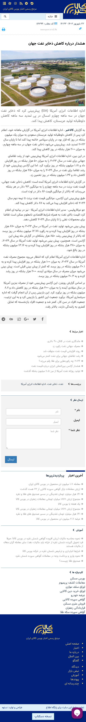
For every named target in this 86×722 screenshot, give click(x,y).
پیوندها (75, 679)
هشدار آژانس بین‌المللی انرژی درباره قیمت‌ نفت (55, 366)
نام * (77, 410)
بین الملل (73, 656)
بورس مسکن (77, 578)
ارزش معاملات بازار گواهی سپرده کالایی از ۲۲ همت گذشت (50, 489)
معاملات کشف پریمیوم (72, 583)
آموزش (79, 530)
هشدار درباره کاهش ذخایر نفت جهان (56, 44)
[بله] (32, 4)
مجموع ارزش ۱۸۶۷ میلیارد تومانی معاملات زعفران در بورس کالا (48, 499)
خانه (51, 16)
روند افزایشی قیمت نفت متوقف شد (61, 351)
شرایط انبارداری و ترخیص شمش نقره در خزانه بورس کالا (51, 551)
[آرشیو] (4, 4)
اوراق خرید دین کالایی (72, 591)
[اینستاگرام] (15, 4)
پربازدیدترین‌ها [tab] (55, 475)
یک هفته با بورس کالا (69, 504)
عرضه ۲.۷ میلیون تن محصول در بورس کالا (58, 519)
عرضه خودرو (78, 595)
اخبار (76, 648)
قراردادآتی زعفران (75, 608)
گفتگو (76, 660)
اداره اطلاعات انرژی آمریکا (33, 384)
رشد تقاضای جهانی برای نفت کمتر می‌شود (58, 356)
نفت (61, 384)
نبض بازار (73, 671)
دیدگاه (75, 667)
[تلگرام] (26, 4)
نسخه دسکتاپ (43, 716)
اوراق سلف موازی (75, 587)
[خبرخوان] (21, 4)
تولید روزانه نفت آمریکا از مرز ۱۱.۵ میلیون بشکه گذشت (52, 371)
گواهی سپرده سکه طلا (72, 612)
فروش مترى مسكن (74, 604)
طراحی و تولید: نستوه (12, 708)
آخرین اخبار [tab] (75, 475)
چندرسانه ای (72, 683)
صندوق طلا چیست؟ (69, 561)
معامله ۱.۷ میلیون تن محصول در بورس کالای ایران (54, 484)
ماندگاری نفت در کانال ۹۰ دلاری (63, 341)
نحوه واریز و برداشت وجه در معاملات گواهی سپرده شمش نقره (48, 556)
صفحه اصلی (72, 644)
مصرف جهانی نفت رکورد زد (66, 346)
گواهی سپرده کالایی (74, 599)
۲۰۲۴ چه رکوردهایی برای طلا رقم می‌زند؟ (59, 361)
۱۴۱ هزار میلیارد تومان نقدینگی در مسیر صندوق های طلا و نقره (48, 494)
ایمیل (77, 420)
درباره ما (74, 652)
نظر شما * (74, 430)
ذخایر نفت (52, 384)
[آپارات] (10, 4)
